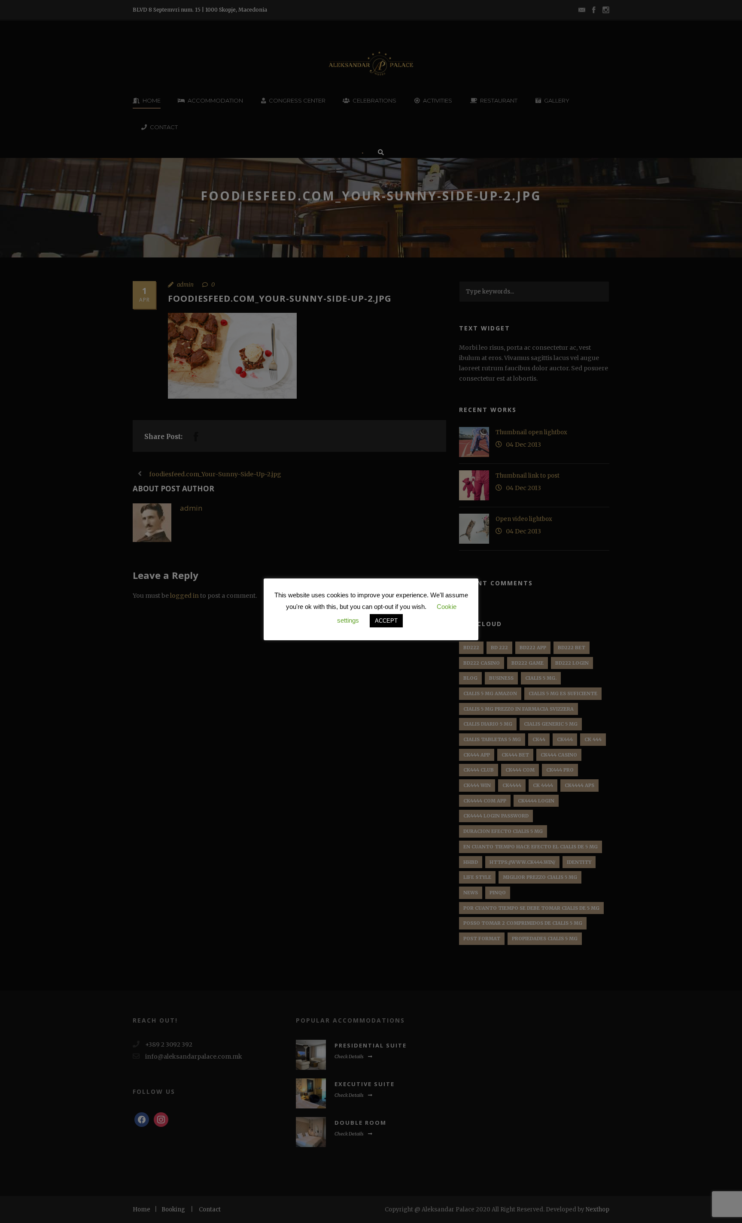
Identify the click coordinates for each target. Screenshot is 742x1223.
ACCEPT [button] (386, 621)
